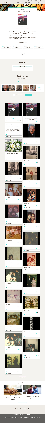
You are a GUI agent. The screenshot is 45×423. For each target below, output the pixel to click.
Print (40, 0)
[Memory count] (18, 82)
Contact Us (36, 0)
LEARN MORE (13, 399)
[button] (20, 2)
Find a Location (30, 0)
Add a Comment (9, 136)
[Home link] (6, 2)
